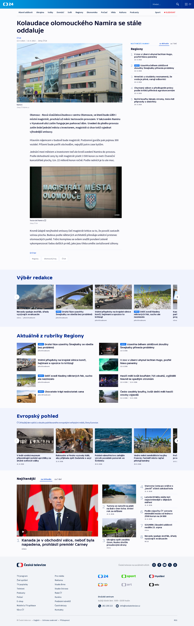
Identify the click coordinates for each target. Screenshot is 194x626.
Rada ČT (58, 592)
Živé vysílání (22, 580)
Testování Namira (37, 220)
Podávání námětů (63, 601)
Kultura (122, 12)
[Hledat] (177, 4)
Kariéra (58, 597)
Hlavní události (26, 12)
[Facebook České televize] (159, 565)
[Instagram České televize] (154, 565)
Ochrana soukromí (49, 620)
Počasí (104, 12)
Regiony (79, 12)
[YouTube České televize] (164, 565)
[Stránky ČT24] (103, 576)
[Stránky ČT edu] (154, 584)
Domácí (60, 12)
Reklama (59, 580)
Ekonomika (92, 12)
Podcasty (134, 12)
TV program (22, 576)
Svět (70, 12)
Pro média (59, 576)
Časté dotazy (61, 605)
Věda (113, 12)
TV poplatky (22, 584)
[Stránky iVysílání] (157, 576)
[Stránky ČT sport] (129, 576)
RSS (175, 620)
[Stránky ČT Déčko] (102, 584)
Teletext (21, 588)
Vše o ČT (20, 609)
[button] (76, 192)
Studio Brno (60, 584)
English (36, 620)
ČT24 (19, 38)
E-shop (20, 601)
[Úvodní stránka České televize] (31, 565)
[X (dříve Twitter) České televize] (170, 565)
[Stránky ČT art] (127, 584)
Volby (50, 12)
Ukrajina (40, 12)
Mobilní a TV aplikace (26, 605)
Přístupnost (65, 620)
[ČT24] (8, 4)
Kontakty (59, 609)
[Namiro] (69, 72)
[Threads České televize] (175, 565)
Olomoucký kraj (50, 258)
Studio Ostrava (61, 588)
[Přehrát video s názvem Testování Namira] (76, 192)
